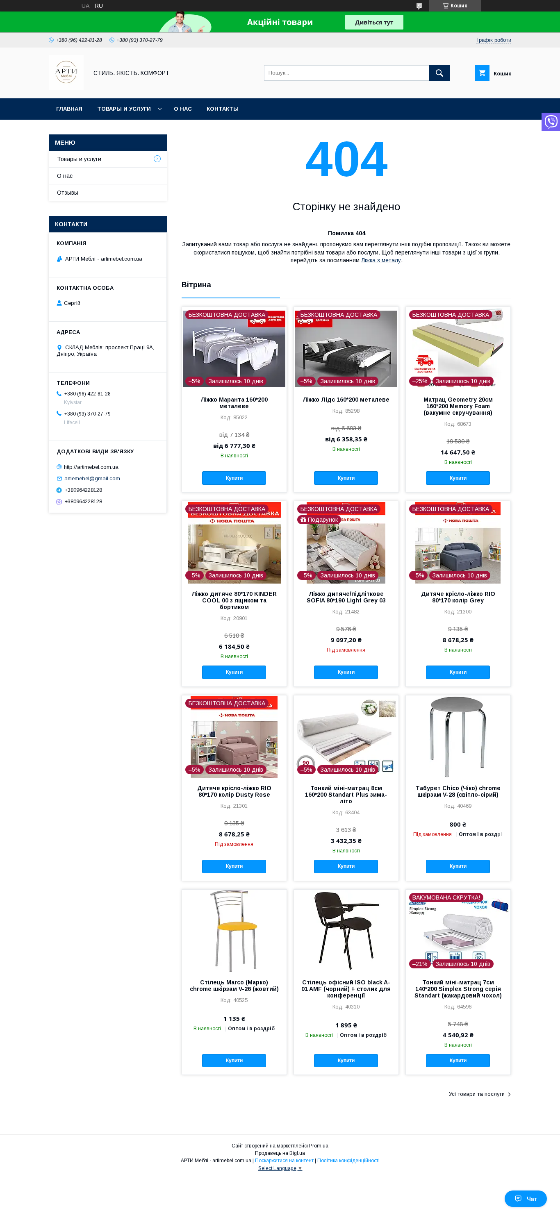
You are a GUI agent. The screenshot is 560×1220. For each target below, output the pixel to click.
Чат (532, 1198)
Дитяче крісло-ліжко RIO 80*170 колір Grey (458, 597)
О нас (183, 109)
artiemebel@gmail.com (92, 478)
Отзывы (67, 192)
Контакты (223, 109)
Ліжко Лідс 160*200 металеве (346, 399)
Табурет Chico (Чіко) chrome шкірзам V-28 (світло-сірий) (458, 791)
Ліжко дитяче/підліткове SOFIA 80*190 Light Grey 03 (346, 597)
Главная (69, 109)
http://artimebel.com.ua (91, 466)
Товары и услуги (124, 109)
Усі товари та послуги (477, 1094)
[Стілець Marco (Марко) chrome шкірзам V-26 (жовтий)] (234, 931)
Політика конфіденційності (348, 1160)
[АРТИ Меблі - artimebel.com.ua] (66, 87)
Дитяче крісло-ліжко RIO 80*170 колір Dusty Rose (234, 791)
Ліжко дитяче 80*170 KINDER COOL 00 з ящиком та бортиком (234, 600)
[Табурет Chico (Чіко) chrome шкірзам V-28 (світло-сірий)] (458, 736)
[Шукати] (439, 73)
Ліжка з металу (381, 260)
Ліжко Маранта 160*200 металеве (234, 402)
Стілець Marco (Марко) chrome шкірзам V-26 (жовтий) (234, 985)
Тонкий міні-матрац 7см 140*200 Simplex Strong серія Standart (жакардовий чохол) (458, 989)
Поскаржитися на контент (284, 1160)
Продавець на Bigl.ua (280, 1153)
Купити (234, 478)
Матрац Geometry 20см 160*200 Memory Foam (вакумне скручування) (458, 406)
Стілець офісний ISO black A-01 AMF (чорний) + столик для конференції (346, 989)
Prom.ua (318, 1146)
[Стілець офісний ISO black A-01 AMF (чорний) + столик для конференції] (346, 931)
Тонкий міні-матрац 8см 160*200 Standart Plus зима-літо (346, 794)
